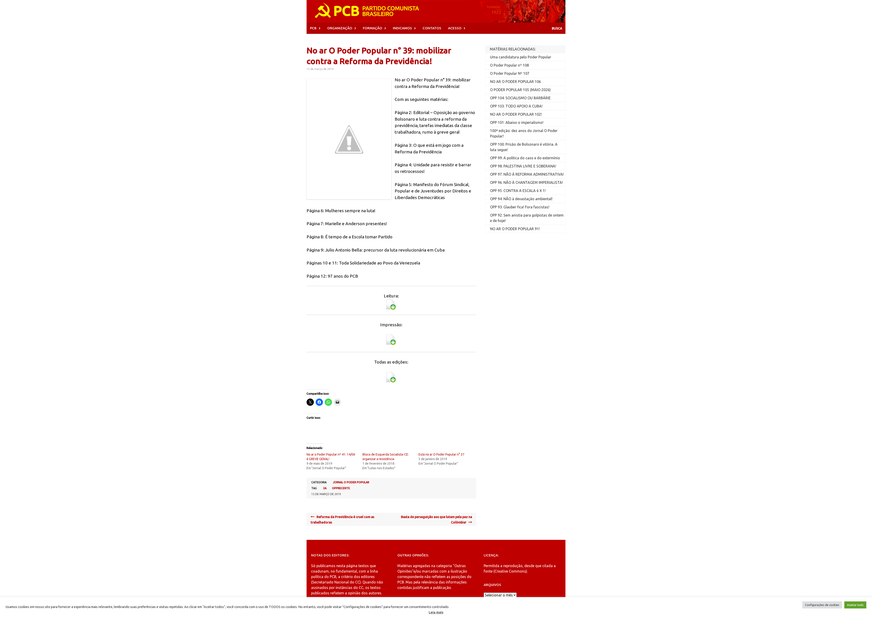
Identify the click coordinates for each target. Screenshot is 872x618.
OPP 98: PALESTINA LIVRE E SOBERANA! (523, 166)
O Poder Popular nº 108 (509, 65)
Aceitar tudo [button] (855, 604)
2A (325, 488)
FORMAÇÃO (372, 28)
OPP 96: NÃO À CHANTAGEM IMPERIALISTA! (526, 182)
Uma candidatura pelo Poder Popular (520, 57)
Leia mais (436, 612)
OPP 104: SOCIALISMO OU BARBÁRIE (520, 98)
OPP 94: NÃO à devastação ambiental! (521, 199)
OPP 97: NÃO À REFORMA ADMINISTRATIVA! (527, 174)
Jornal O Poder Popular (351, 482)
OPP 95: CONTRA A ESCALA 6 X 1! (518, 191)
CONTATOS (432, 28)
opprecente (341, 488)
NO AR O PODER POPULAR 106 (515, 82)
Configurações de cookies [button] (822, 604)
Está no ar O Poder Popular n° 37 (441, 454)
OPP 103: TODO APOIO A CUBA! (516, 106)
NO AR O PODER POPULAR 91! (515, 229)
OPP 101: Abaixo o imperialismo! (516, 122)
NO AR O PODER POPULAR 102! (516, 114)
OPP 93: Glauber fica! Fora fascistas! (519, 207)
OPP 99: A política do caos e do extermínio (525, 158)
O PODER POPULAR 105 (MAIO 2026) (520, 90)
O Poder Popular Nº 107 (509, 73)
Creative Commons (510, 571)
